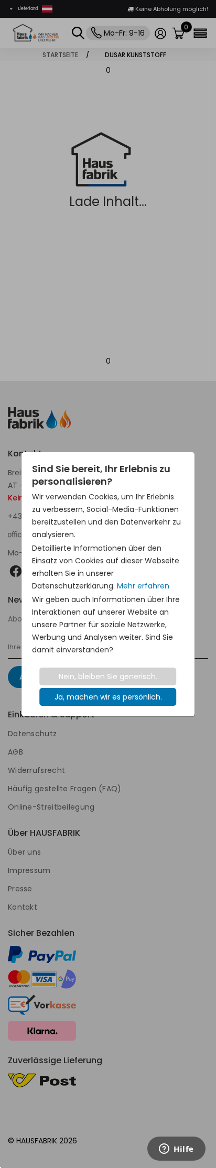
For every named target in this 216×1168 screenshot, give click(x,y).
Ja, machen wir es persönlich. (108, 697)
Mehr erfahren (143, 586)
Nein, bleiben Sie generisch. (108, 676)
